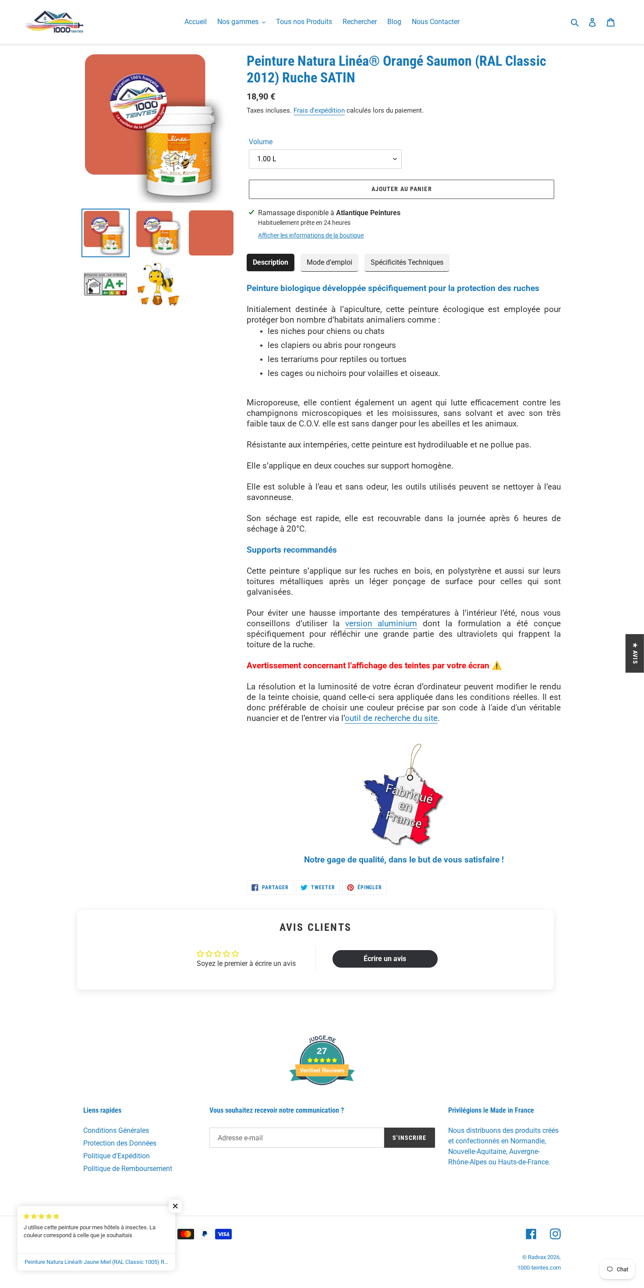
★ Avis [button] (635, 653)
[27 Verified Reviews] (322, 1100)
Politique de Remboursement (127, 1168)
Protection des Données (119, 1143)
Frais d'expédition (319, 110)
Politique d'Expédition (116, 1156)
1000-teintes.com (539, 1267)
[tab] (270, 263)
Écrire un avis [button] (385, 958)
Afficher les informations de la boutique (311, 235)
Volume (260, 142)
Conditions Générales (116, 1130)
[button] (175, 1206)
